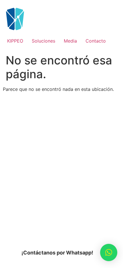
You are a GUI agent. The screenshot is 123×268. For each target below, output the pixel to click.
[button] (108, 252)
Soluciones (43, 41)
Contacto (96, 41)
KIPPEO (15, 41)
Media (70, 41)
